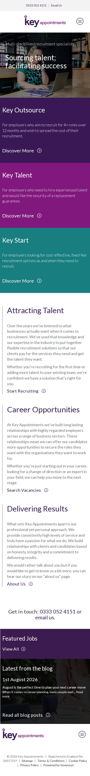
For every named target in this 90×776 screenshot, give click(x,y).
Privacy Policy (29, 765)
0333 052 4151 (36, 5)
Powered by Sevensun (58, 765)
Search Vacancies (24, 490)
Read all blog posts (22, 715)
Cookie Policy (78, 761)
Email (56, 5)
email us (44, 617)
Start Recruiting (23, 390)
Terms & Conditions (51, 761)
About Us (16, 583)
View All (10, 648)
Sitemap (27, 761)
